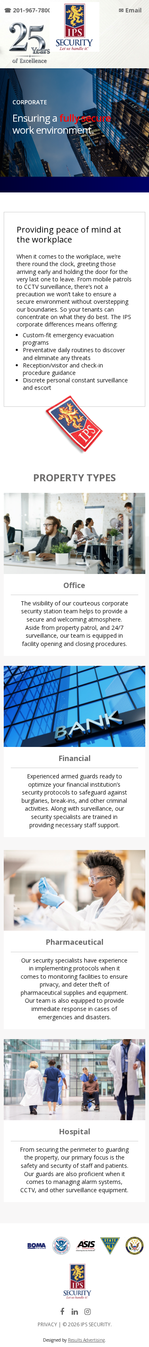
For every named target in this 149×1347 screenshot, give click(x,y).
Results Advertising (86, 1340)
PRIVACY (47, 1324)
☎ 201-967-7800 (27, 10)
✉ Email (130, 10)
